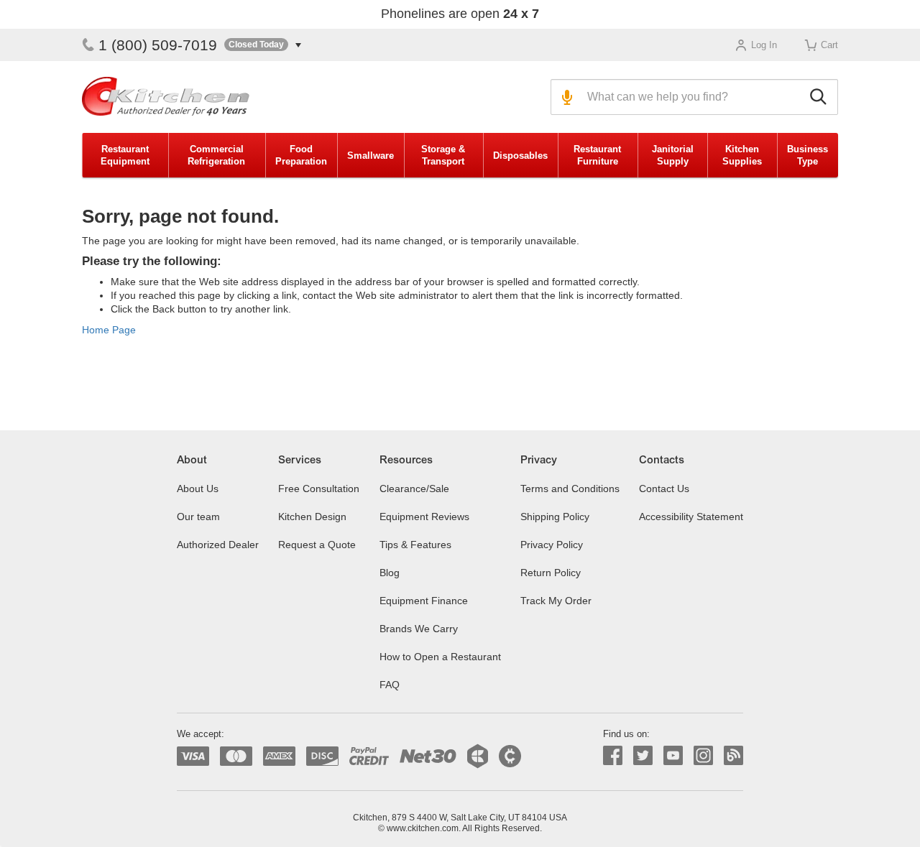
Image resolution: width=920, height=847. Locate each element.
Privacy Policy (551, 544)
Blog (390, 572)
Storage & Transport (443, 155)
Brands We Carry (419, 628)
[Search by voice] (565, 97)
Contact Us (664, 488)
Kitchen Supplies (742, 155)
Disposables (520, 155)
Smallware (370, 155)
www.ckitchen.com (423, 828)
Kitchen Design (312, 516)
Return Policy (550, 572)
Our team (198, 516)
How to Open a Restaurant (440, 656)
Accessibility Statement (691, 516)
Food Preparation (301, 155)
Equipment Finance (424, 600)
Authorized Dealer (218, 544)
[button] (262, 45)
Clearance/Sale (414, 488)
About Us (197, 488)
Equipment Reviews (424, 516)
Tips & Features (415, 544)
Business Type (807, 155)
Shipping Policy (554, 516)
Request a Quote (317, 544)
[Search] (820, 97)
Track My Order (556, 600)
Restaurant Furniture (597, 155)
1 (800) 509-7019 (157, 45)
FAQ (390, 684)
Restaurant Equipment (125, 155)
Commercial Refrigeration (216, 155)
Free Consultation (318, 488)
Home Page (109, 329)
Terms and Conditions (570, 488)
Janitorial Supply (673, 155)
